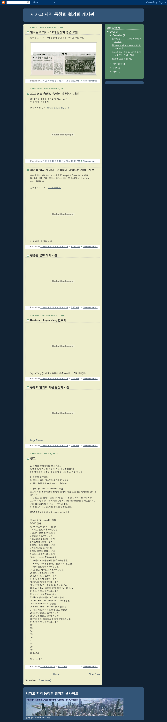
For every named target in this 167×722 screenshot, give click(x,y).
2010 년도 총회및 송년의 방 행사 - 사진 (54, 93)
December (118, 35)
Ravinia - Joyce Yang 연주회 (48, 320)
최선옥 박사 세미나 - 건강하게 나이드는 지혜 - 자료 (62, 169)
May (115, 68)
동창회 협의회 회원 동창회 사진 (49, 387)
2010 (112, 32)
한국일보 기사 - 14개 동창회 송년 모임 (54, 32)
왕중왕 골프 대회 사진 (44, 255)
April (115, 72)
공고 (33, 458)
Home (56, 674)
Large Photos (36, 440)
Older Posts (94, 674)
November (118, 64)
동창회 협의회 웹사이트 (58, 108)
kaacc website (54, 187)
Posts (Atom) (44, 680)
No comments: (90, 81)
